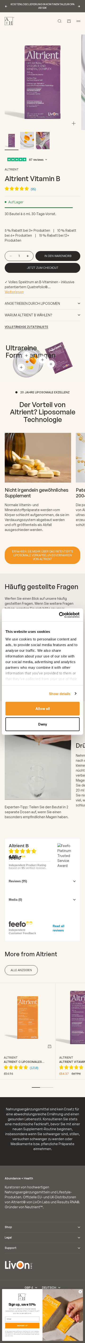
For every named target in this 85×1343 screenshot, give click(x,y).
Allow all (42, 708)
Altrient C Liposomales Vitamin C (23, 1062)
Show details (59, 693)
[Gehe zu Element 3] (43, 140)
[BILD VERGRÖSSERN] (73, 123)
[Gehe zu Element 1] (11, 140)
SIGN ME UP (22, 1326)
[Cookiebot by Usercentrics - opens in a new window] (60, 615)
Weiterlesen (14, 292)
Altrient (12, 169)
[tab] (31, 954)
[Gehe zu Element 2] (27, 140)
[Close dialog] (80, 1291)
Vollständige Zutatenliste (26, 327)
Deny (42, 724)
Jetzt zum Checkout (42, 267)
